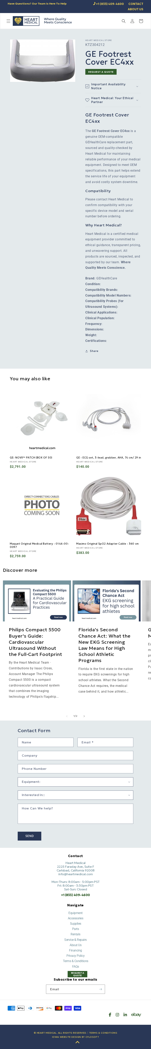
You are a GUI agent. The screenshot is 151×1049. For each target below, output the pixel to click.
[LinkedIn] (125, 1015)
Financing (75, 950)
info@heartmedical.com (75, 874)
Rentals (75, 934)
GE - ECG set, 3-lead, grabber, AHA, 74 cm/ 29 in (108, 457)
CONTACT (135, 4)
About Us (75, 945)
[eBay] (136, 1015)
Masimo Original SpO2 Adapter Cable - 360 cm (107, 543)
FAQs (75, 966)
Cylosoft (92, 1036)
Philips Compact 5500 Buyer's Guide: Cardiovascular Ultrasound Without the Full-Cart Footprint (35, 642)
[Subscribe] (100, 989)
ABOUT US (135, 9)
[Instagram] (117, 1015)
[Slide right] (84, 716)
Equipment (75, 913)
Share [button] (94, 351)
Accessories (75, 918)
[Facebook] (110, 1015)
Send (29, 836)
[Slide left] (67, 716)
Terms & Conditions (75, 961)
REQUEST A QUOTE (101, 71)
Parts (75, 929)
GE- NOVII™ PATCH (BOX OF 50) (31, 457)
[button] (8, 21)
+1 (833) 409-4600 (109, 4)
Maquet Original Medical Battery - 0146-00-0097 (39, 545)
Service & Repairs (75, 940)
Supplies (75, 923)
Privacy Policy (75, 956)
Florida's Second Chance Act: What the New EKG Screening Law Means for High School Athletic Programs (104, 645)
